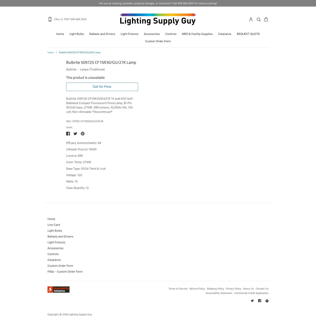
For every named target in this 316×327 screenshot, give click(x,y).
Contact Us (262, 288)
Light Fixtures (129, 34)
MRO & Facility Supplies (197, 34)
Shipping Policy (215, 288)
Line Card (54, 224)
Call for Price (102, 86)
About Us (248, 288)
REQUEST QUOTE (248, 34)
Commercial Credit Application (251, 293)
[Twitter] (252, 300)
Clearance (224, 34)
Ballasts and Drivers (102, 34)
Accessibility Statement (219, 293)
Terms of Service (178, 288)
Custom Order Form (158, 41)
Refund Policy (197, 288)
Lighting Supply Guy (80, 314)
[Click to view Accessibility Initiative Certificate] (58, 291)
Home (60, 34)
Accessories (152, 34)
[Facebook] (259, 300)
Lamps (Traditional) (92, 69)
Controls (170, 34)
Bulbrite (71, 69)
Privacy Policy (233, 288)
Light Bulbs (76, 34)
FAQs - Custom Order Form (65, 271)
